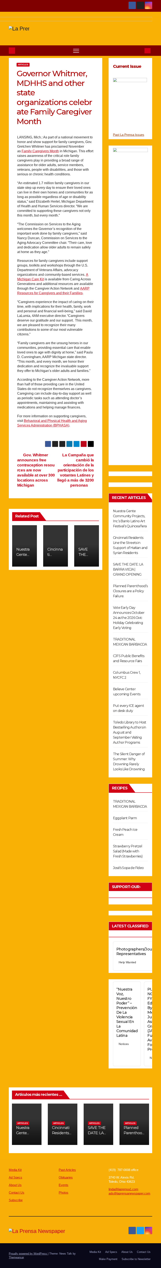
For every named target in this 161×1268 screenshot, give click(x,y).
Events (63, 1185)
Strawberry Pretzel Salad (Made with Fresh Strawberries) (128, 851)
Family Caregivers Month (40, 151)
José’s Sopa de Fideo (128, 868)
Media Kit (15, 1170)
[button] (139, 50)
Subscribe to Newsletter (136, 1259)
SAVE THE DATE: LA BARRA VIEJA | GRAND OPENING (128, 569)
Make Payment (108, 1259)
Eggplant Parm (125, 818)
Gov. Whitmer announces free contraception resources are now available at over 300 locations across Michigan (36, 470)
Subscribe (16, 1200)
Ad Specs (15, 1177)
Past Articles (67, 1170)
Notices (124, 1044)
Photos (63, 1192)
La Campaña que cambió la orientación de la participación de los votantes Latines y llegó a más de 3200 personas (75, 470)
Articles (23, 64)
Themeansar (16, 1257)
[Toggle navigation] (76, 50)
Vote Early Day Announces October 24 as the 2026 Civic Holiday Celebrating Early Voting (128, 618)
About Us (15, 1185)
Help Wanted (127, 962)
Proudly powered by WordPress (28, 1253)
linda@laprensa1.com (123, 1189)
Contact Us (16, 1192)
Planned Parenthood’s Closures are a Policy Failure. (130, 591)
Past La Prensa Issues (128, 135)
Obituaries (66, 1177)
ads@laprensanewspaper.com (129, 1193)
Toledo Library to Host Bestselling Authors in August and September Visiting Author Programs (129, 732)
